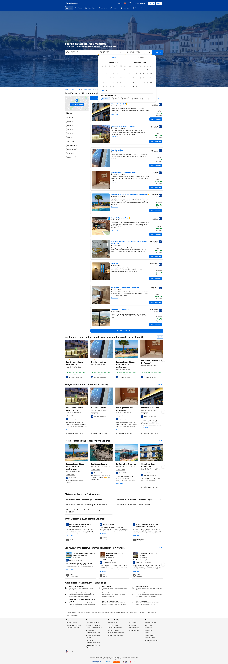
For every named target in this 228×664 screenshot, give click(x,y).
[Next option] (163, 360)
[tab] (113, 57)
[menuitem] (69, 8)
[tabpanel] (127, 81)
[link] (76, 121)
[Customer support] (130, 3)
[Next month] (152, 62)
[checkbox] (124, 69)
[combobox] (81, 53)
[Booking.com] (72, 3)
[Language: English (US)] (125, 3)
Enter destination (74, 51)
